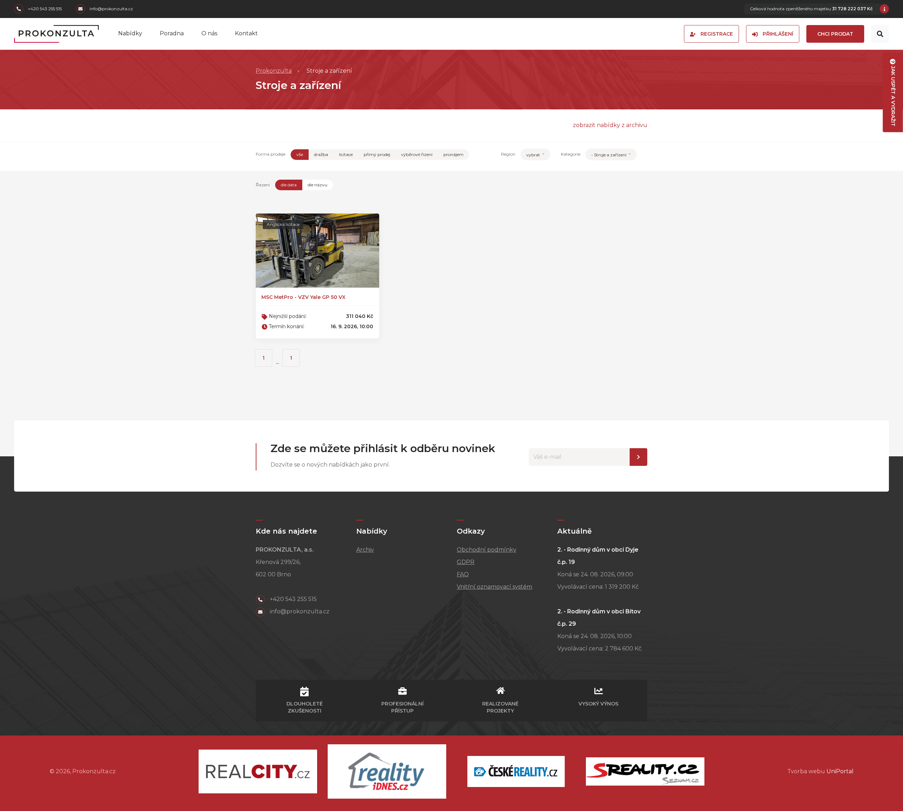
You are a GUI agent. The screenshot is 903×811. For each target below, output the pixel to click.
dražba (321, 154)
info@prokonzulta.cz (111, 9)
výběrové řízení (416, 154)
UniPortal (840, 771)
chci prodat (835, 34)
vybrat (533, 154)
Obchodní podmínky (486, 549)
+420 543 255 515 (44, 9)
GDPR (465, 562)
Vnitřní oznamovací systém (494, 586)
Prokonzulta (274, 70)
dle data (289, 184)
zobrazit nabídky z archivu (610, 125)
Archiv (365, 549)
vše (299, 154)
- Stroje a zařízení (609, 154)
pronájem (453, 154)
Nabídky (130, 33)
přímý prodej (377, 154)
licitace (346, 154)
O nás (209, 33)
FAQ (463, 574)
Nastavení (638, 457)
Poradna (172, 33)
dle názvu (317, 184)
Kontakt (246, 33)
